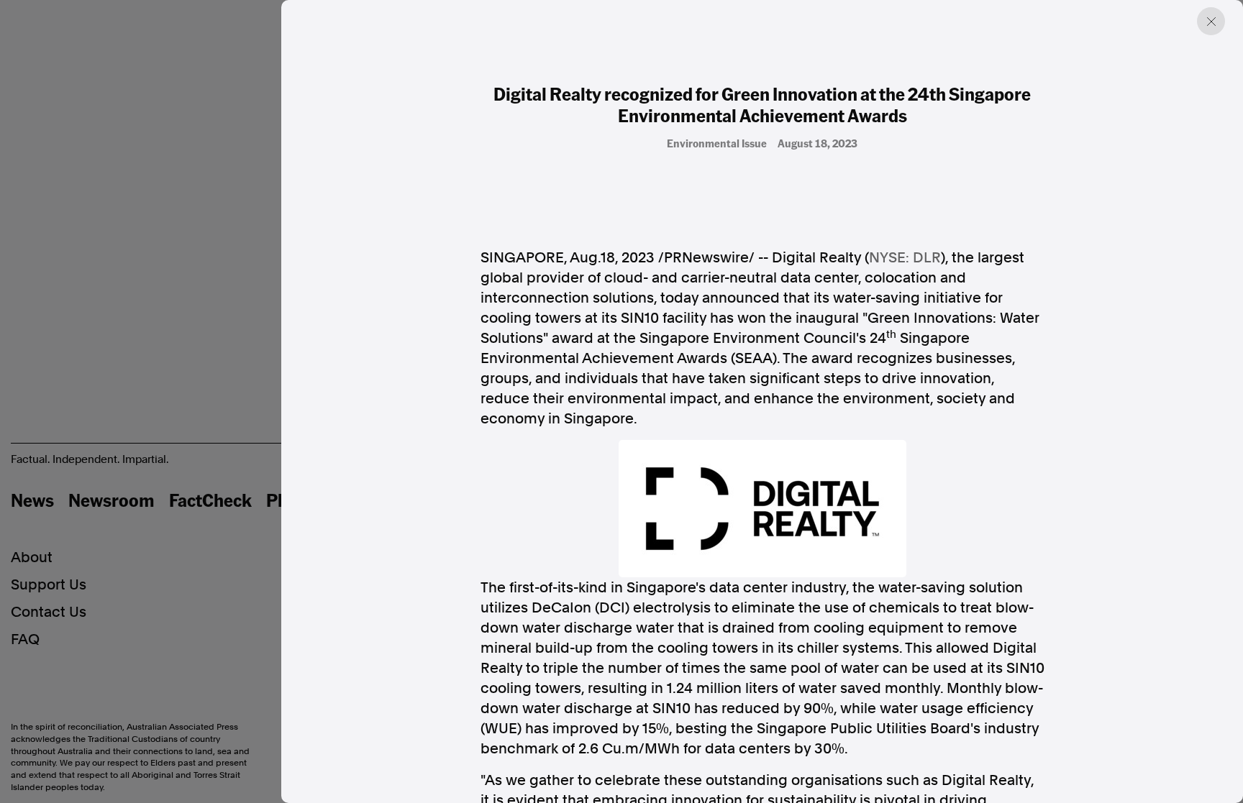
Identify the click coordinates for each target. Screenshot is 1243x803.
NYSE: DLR (905, 257)
